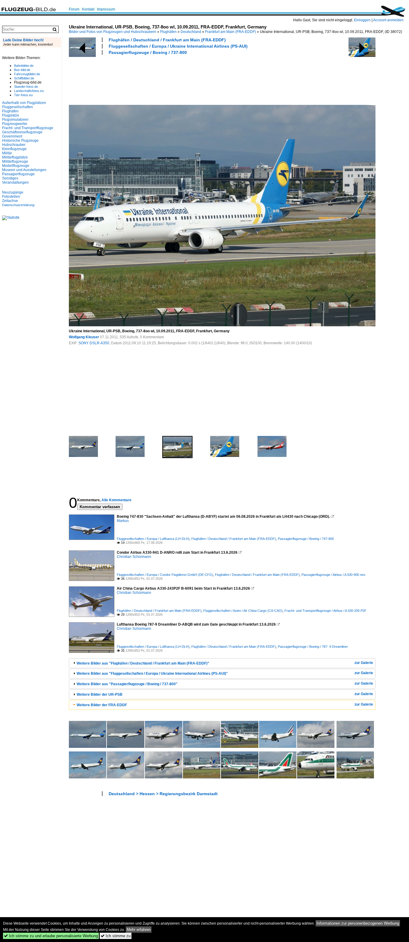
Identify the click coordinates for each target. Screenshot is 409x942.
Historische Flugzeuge (20, 140)
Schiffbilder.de (24, 78)
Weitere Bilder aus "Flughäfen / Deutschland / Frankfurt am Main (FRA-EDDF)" (143, 663)
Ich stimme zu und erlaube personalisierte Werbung (51, 936)
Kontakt (88, 9)
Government (12, 136)
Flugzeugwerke (14, 124)
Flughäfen (168, 32)
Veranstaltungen (15, 182)
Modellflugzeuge (15, 166)
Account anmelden (388, 20)
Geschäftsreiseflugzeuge (22, 132)
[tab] (222, 663)
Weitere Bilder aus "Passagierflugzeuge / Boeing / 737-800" (127, 684)
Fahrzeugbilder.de (27, 74)
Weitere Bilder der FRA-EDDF (102, 705)
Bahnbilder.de (24, 65)
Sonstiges (10, 178)
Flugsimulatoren (15, 119)
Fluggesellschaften (17, 107)
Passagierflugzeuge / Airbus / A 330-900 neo (333, 574)
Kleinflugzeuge (14, 149)
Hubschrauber (13, 145)
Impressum (106, 9)
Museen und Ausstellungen (24, 170)
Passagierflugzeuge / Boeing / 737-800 (148, 52)
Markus (123, 521)
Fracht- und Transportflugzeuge (27, 128)
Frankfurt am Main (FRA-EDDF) (230, 32)
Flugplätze (10, 115)
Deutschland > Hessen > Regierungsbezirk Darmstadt (163, 793)
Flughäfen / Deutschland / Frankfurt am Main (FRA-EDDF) (167, 39)
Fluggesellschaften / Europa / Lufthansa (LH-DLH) (153, 539)
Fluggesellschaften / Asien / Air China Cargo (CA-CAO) (243, 610)
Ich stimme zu (116, 936)
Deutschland (191, 32)
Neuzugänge (12, 192)
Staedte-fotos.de (26, 86)
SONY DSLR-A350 (93, 343)
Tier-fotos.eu (23, 95)
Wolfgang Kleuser (84, 337)
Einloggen (362, 20)
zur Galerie (364, 663)
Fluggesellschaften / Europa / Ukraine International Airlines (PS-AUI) (178, 46)
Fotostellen (11, 196)
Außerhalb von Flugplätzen (24, 103)
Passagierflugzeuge (18, 174)
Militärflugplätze (15, 157)
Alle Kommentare (116, 500)
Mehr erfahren (139, 929)
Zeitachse (10, 201)
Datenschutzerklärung (18, 205)
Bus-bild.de (22, 70)
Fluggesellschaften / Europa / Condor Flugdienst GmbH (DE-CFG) (165, 574)
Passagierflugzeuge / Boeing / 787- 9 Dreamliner (313, 646)
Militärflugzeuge (15, 161)
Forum (74, 9)
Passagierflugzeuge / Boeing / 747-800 (306, 539)
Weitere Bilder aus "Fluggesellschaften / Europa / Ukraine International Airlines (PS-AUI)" (152, 673)
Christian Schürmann (134, 557)
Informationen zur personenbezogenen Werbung (357, 923)
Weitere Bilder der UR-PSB (99, 694)
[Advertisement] (178, 79)
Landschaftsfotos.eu (29, 91)
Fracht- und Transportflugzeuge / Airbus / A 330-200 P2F (325, 610)
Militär (7, 153)
